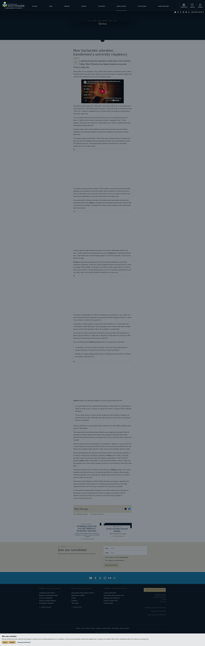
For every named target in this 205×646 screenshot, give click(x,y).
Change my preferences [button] (23, 642)
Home (94, 20)
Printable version (82, 514)
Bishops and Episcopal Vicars (48, 595)
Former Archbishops (45, 598)
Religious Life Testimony (112, 598)
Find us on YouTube (175, 12)
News (110, 20)
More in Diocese (46, 607)
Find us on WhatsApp (189, 12)
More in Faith (78, 607)
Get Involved (142, 6)
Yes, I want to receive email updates (116, 557)
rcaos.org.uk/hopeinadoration (82, 498)
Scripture (75, 601)
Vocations (101, 6)
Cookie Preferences (105, 632)
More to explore (163, 6)
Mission (84, 6)
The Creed (75, 603)
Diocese (34, 6)
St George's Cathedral (46, 603)
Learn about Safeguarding (153, 590)
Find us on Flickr (186, 12)
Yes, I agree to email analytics (115, 560)
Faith (50, 6)
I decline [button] (12, 642)
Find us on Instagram (183, 12)
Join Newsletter (110, 565)
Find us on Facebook (178, 12)
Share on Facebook (129, 508)
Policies (97, 632)
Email (107, 553)
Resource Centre (196, 12)
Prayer (74, 598)
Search (200, 7)
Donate (192, 7)
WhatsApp (184, 7)
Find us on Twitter (181, 12)
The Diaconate (108, 603)
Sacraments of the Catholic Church (83, 593)
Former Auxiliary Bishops (47, 601)
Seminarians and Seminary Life (114, 595)
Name (107, 548)
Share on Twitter (125, 508)
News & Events (121, 6)
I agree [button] (5, 642)
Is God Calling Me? (110, 593)
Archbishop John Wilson (47, 593)
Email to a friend (98, 514)
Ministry (67, 6)
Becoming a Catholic (78, 595)
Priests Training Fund (110, 601)
